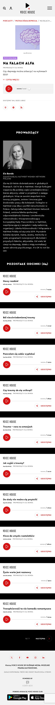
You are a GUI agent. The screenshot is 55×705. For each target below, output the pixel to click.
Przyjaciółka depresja (26, 21)
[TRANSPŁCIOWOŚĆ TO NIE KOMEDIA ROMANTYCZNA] (6, 619)
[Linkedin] (43, 657)
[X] (11, 657)
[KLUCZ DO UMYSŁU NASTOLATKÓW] (6, 546)
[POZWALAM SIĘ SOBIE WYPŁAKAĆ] (6, 364)
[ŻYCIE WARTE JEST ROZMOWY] (6, 583)
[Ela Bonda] (27, 197)
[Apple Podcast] (5, 107)
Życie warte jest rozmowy (17, 572)
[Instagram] (35, 657)
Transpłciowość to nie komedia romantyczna (27, 608)
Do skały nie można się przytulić (20, 499)
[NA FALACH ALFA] (9, 88)
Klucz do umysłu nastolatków (19, 535)
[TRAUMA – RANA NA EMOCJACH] (6, 437)
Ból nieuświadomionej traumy (19, 317)
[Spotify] (13, 107)
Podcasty (8, 21)
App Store (38, 697)
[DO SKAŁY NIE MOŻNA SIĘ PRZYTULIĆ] (6, 510)
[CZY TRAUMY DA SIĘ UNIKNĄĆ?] (6, 401)
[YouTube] (27, 657)
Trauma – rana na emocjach (17, 426)
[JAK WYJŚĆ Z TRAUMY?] (6, 473)
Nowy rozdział (10, 281)
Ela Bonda (19, 68)
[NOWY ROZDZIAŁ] (6, 291)
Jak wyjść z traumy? (13, 463)
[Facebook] (19, 657)
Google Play (17, 697)
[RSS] (21, 107)
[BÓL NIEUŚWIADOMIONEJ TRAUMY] (6, 328)
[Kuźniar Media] (27, 683)
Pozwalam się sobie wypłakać (19, 353)
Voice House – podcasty (27, 8)
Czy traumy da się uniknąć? (17, 390)
